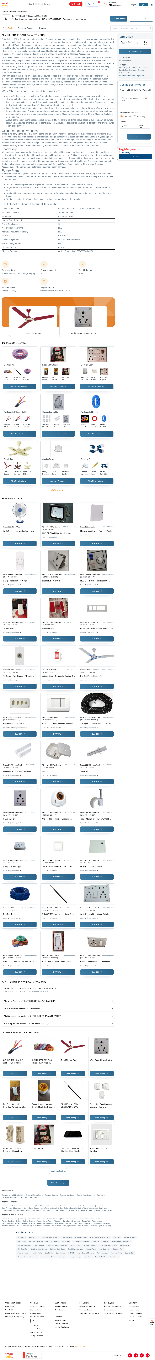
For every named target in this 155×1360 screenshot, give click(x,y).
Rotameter (55, 1241)
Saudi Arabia (58, 1346)
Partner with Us (35, 1329)
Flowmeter (66, 1241)
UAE (50, 1346)
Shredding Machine (24, 1245)
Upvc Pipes (88, 1257)
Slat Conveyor (105, 1249)
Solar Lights (129, 1253)
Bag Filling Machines (75, 1249)
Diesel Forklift (75, 1245)
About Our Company (37, 1306)
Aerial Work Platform (91, 1245)
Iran (71, 1346)
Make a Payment (36, 1332)
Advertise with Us (61, 1306)
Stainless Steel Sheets (39, 1249)
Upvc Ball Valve (100, 1257)
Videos (131, 1320)
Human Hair (21, 1237)
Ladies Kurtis (37, 1253)
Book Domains (60, 1310)
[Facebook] (130, 1355)
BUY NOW (18, 543)
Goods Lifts (21, 1257)
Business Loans (60, 1320)
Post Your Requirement (112, 1306)
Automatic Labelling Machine (57, 1245)
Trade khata (59, 1317)
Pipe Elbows (113, 1257)
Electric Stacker (129, 1237)
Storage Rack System (109, 1245)
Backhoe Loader (81, 1237)
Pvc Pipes (62, 1257)
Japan (7, 1346)
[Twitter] (141, 1355)
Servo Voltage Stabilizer (51, 1237)
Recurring (141, 117)
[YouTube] (147, 1355)
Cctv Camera (60, 1253)
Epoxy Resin (124, 1245)
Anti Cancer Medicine (86, 1253)
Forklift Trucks (34, 1237)
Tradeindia (5, 11)
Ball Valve (71, 1253)
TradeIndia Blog (35, 1313)
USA (66, 1346)
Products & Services (26, 28)
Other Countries (80, 1346)
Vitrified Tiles (33, 1257)
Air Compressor (102, 1253)
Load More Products (58, 1171)
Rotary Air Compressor (81, 1241)
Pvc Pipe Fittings (75, 1257)
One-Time (127, 117)
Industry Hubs (134, 1310)
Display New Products (87, 1306)
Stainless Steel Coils (48, 1257)
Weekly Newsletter (36, 1336)
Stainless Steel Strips (57, 1249)
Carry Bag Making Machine (100, 1237)
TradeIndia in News (37, 1317)
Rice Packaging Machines (121, 1241)
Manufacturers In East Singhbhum (131, 76)
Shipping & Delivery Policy (14, 1317)
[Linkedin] (136, 1355)
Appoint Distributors (62, 1327)
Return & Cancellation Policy (15, 1313)
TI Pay (57, 1313)
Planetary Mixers (23, 1253)
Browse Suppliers (110, 1310)
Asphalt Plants (91, 1249)
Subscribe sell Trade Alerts (113, 1313)
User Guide (9, 1310)
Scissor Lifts (21, 1241)
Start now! (135, 156)
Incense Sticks (116, 1253)
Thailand (27, 1346)
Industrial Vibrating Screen (38, 1241)
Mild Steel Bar (22, 1249)
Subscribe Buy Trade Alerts (89, 1313)
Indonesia (43, 1346)
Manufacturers (134, 1306)
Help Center (9, 1306)
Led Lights (49, 1253)
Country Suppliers (135, 1313)
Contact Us (34, 1325)
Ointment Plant (118, 1249)
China (14, 1346)
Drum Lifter (117, 1237)
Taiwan (19, 1346)
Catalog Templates (61, 1323)
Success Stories (36, 1310)
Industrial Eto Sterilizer (100, 1241)
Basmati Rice (67, 1237)
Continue (139, 137)
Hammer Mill (39, 1245)
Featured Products (135, 1317)
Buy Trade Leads (85, 1310)
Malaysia (35, 1346)
